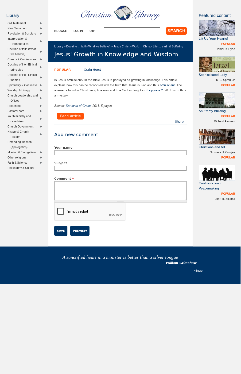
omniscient (167, 85)
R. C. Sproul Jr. (225, 79)
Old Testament (17, 23)
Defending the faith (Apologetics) (20, 144)
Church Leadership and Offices (23, 98)
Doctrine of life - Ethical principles (23, 67)
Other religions (18, 157)
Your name (63, 147)
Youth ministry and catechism (20, 119)
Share (179, 121)
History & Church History (19, 134)
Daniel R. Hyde (225, 48)
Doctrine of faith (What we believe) (22, 51)
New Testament (18, 28)
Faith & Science (18, 162)
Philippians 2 (154, 90)
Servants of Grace (78, 106)
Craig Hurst (92, 69)
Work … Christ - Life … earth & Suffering (157, 46)
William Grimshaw (181, 263)
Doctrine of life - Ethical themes (23, 77)
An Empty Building (212, 111)
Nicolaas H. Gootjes (222, 152)
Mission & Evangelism (22, 152)
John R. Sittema (225, 198)
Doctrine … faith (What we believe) (88, 46)
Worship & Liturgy (19, 90)
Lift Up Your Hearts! (213, 38)
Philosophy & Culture (22, 167)
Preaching (15, 105)
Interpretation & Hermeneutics (18, 41)
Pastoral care (17, 110)
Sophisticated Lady (213, 75)
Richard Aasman (224, 121)
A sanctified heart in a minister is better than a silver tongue (120, 257)
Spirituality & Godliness (23, 85)
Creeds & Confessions (22, 59)
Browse (60, 30)
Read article (70, 116)
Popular (62, 69)
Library (58, 46)
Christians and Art (212, 147)
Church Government (21, 126)
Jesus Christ (121, 46)
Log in (78, 30)
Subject (60, 163)
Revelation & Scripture (22, 33)
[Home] (120, 13)
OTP (92, 30)
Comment (64, 178)
